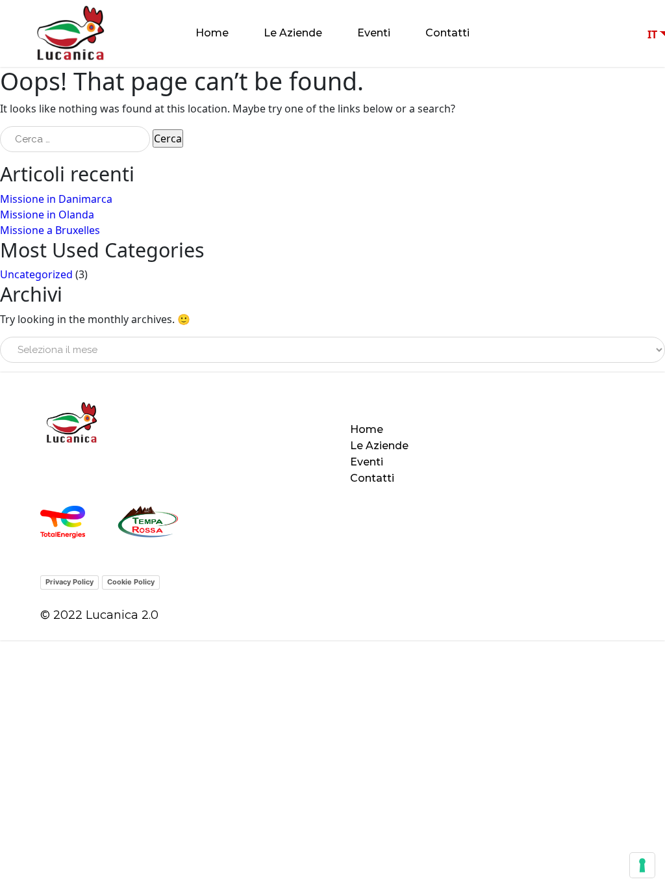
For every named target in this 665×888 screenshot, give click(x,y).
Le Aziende (293, 33)
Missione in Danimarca (56, 199)
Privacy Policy (69, 581)
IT (652, 34)
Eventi (373, 33)
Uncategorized (36, 274)
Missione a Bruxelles (50, 230)
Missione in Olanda (47, 214)
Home (212, 33)
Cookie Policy (131, 581)
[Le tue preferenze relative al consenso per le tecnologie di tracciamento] (642, 865)
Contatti (447, 33)
